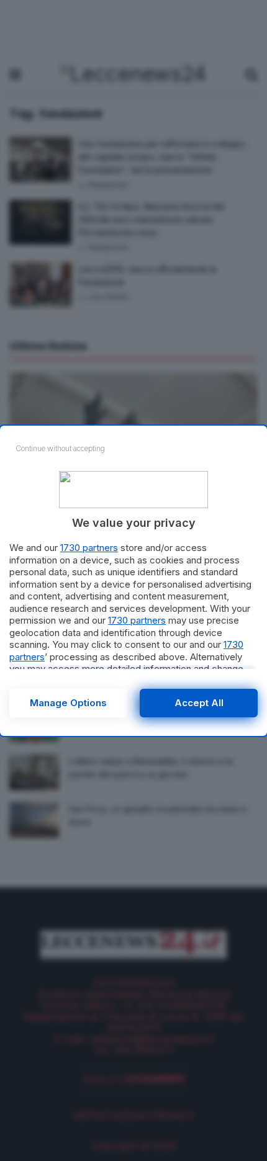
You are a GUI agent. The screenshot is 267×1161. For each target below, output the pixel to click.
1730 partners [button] (89, 548)
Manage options (68, 703)
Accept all (199, 703)
